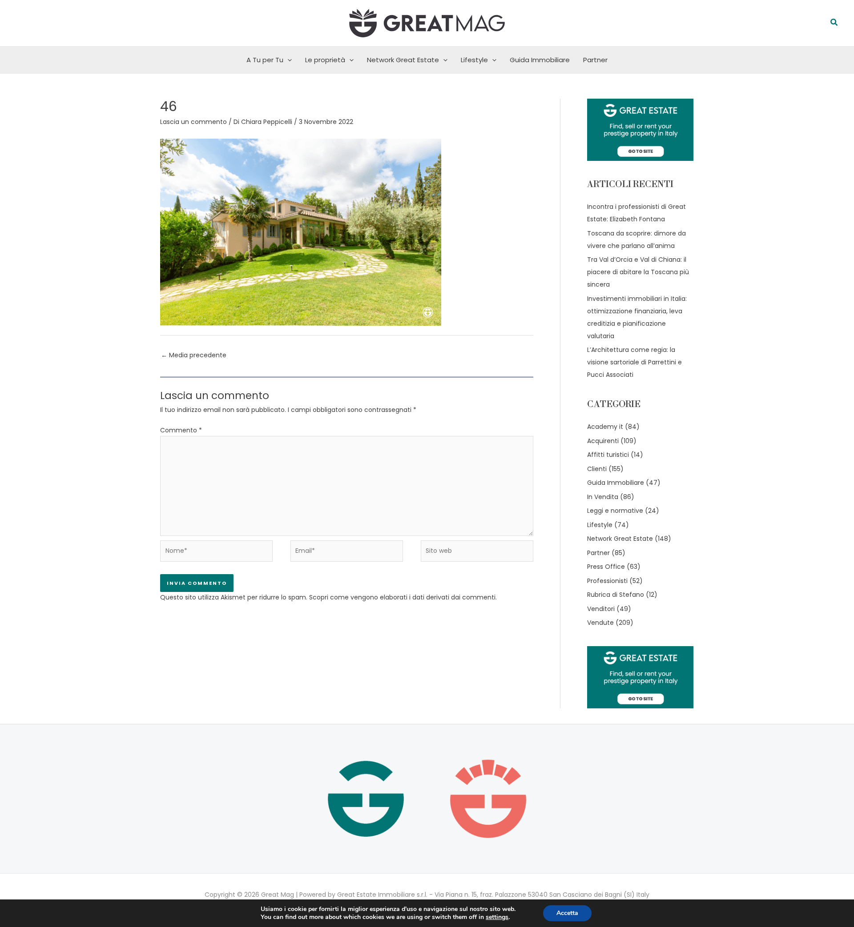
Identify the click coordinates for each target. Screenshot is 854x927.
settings (497, 917)
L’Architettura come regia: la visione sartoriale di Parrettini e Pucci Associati (634, 362)
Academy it (605, 426)
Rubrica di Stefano (615, 594)
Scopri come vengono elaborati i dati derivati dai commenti (402, 597)
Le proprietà (325, 59)
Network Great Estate (403, 59)
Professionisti (607, 580)
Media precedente (193, 355)
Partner (595, 59)
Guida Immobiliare (540, 59)
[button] (834, 23)
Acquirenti (603, 440)
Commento (181, 430)
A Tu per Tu (264, 59)
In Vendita (602, 496)
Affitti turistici (608, 454)
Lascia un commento (193, 121)
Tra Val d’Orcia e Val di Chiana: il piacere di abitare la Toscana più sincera (638, 272)
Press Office (606, 566)
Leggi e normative (615, 510)
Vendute (600, 622)
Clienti (597, 468)
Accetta (567, 913)
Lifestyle (474, 59)
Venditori (601, 608)
